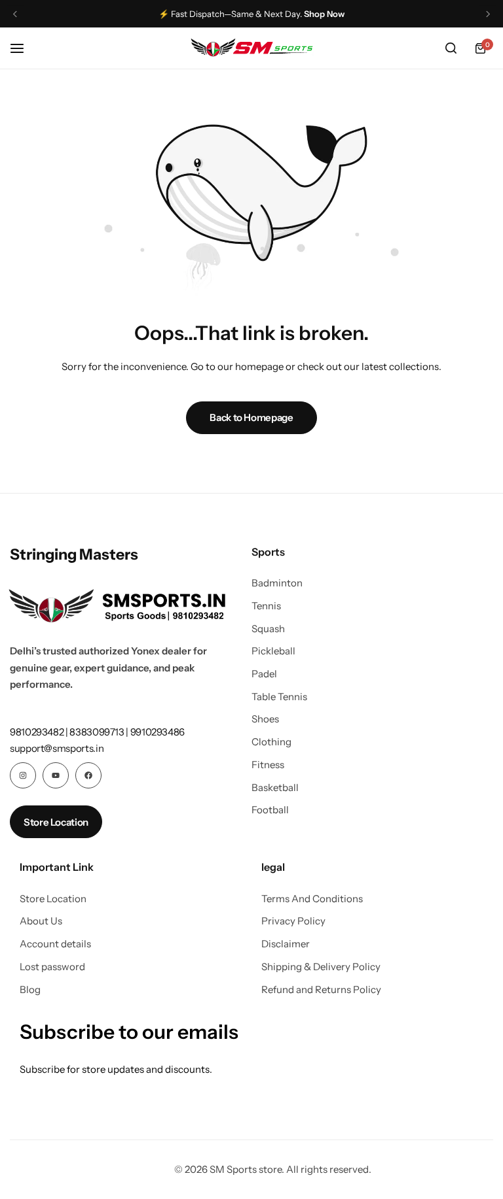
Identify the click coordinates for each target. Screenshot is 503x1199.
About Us (41, 921)
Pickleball (273, 651)
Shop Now (324, 14)
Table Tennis (279, 697)
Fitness (268, 765)
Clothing (271, 742)
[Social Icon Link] (23, 775)
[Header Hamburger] (23, 48)
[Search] (451, 48)
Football (270, 810)
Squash (268, 629)
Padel (264, 674)
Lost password (52, 967)
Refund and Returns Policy (321, 990)
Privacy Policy (293, 921)
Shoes (265, 719)
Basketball (275, 788)
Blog (30, 990)
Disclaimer (285, 944)
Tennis (266, 606)
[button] (15, 14)
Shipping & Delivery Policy (321, 967)
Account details (55, 944)
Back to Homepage (251, 417)
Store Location (53, 899)
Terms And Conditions (312, 899)
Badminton (277, 583)
